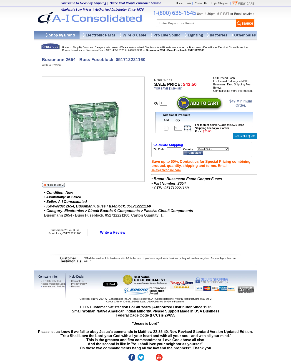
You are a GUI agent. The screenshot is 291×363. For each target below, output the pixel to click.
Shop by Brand (62, 35)
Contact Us (201, 3)
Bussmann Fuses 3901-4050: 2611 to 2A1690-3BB (114, 50)
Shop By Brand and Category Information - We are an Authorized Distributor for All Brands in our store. (129, 47)
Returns (75, 286)
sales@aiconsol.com (166, 170)
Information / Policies (53, 286)
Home (179, 3)
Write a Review (51, 65)
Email (238, 13)
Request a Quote (244, 136)
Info (189, 3)
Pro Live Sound (167, 35)
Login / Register (220, 3)
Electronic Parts (100, 35)
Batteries (218, 35)
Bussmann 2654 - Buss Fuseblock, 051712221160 (64, 232)
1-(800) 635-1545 (174, 12)
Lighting (195, 35)
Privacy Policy (78, 283)
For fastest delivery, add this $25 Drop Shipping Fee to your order (219, 126)
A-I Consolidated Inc (116, 298)
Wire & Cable (134, 35)
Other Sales (245, 35)
